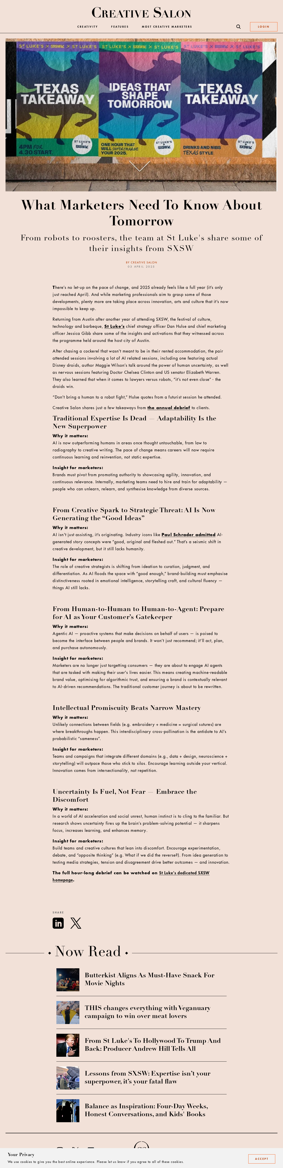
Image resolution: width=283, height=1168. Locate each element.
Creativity (87, 26)
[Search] (238, 27)
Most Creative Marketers (167, 26)
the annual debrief (168, 408)
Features (120, 26)
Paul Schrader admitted (189, 535)
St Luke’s (114, 326)
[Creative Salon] (141, 13)
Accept (261, 1159)
